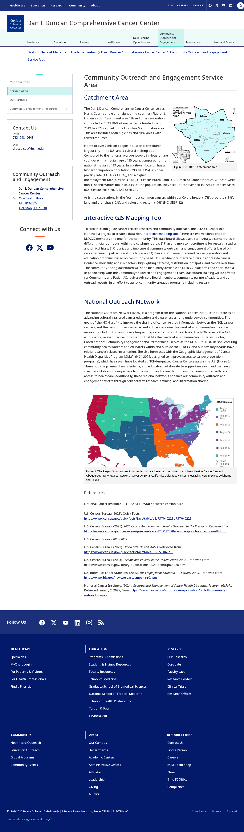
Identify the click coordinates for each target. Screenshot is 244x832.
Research (57, 5)
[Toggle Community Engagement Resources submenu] (66, 109)
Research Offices (179, 694)
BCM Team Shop (179, 765)
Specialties (18, 657)
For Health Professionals (28, 679)
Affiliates (95, 772)
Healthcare (17, 5)
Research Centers (180, 679)
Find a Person (177, 750)
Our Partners (18, 100)
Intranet (232, 811)
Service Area (36, 59)
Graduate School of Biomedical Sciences (118, 686)
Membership (193, 42)
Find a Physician (21, 686)
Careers (172, 757)
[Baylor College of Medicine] (15, 23)
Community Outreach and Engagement (168, 38)
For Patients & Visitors (26, 672)
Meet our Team (20, 82)
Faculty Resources (102, 672)
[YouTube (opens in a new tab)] (223, 5)
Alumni (94, 794)
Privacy (216, 811)
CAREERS (182, 5)
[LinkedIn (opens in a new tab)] (230, 5)
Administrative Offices (105, 765)
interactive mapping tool (161, 234)
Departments (98, 750)
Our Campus (98, 743)
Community (77, 5)
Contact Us (175, 743)
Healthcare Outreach (25, 743)
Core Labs (174, 664)
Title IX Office (177, 779)
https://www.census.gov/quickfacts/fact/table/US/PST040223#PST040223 (137, 518)
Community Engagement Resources (33, 108)
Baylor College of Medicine (47, 52)
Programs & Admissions (106, 657)
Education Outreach (25, 750)
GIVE (170, 5)
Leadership (33, 42)
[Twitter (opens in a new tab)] (39, 247)
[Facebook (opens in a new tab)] (210, 5)
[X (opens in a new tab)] (216, 5)
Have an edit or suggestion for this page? (29, 819)
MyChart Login (21, 664)
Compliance (175, 787)
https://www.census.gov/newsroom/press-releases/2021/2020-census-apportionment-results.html (155, 531)
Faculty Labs (176, 672)
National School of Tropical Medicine (115, 694)
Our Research (177, 657)
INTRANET (198, 5)
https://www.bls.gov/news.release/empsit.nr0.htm (120, 577)
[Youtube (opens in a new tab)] (50, 247)
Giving (93, 787)
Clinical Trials (176, 686)
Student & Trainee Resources (110, 664)
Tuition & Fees (99, 708)
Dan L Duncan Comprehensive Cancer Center (133, 52)
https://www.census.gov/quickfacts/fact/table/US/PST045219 (128, 552)
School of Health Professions (110, 701)
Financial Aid (98, 716)
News (171, 772)
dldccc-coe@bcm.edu (28, 148)
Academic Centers (84, 52)
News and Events (223, 42)
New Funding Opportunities (141, 40)
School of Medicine (102, 679)
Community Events (24, 765)
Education (38, 5)
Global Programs (22, 757)
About (95, 5)
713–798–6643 (23, 137)
